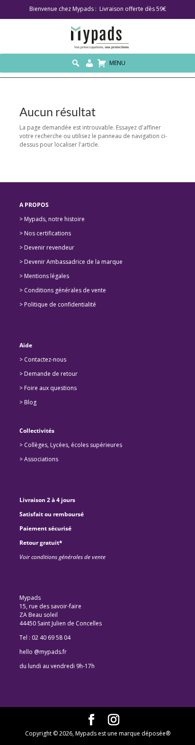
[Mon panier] (101, 63)
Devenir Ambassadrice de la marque (73, 262)
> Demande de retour (48, 374)
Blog (30, 402)
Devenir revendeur (49, 247)
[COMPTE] (89, 63)
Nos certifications (47, 233)
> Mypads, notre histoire (52, 219)
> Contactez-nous (42, 359)
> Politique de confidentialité (57, 304)
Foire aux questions (50, 388)
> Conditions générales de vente (62, 290)
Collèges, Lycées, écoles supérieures (74, 445)
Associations (41, 459)
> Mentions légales (44, 276)
